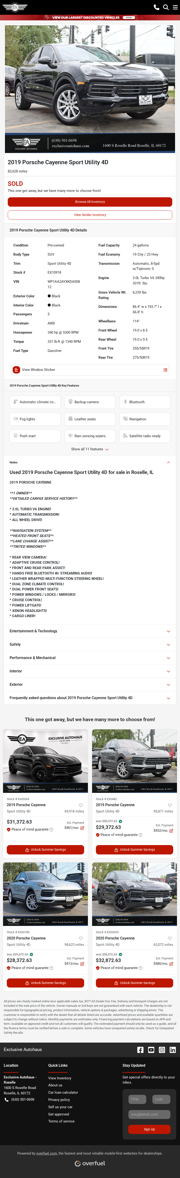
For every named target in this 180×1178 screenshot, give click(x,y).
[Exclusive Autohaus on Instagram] (160, 1049)
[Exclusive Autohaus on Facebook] (138, 1049)
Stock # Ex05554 (18, 799)
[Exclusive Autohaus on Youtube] (149, 1049)
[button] (156, 7)
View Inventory (59, 1078)
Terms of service (61, 1121)
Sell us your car (60, 1107)
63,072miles (163, 945)
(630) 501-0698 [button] (22, 1099)
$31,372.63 (19, 822)
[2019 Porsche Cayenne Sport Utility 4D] (45, 761)
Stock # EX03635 (107, 932)
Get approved (58, 1114)
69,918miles (74, 811)
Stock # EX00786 (18, 932)
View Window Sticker (38, 370)
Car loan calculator (63, 1092)
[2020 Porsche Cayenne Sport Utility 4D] (45, 894)
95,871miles (163, 811)
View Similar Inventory (90, 215)
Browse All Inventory (90, 202)
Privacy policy (59, 1100)
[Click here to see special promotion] (90, 17)
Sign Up (149, 1129)
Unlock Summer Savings (48, 849)
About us (55, 1085)
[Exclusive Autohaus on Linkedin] (170, 1049)
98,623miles (74, 945)
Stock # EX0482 (106, 799)
